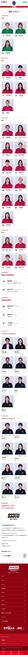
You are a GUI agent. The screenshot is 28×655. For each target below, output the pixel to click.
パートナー (3, 617)
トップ (2, 562)
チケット (3, 592)
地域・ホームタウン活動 (6, 613)
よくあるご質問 (4, 621)
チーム (7, 562)
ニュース (3, 584)
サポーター (3, 604)
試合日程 (3, 588)
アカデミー (3, 608)
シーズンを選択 (6, 555)
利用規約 (3, 640)
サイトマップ (4, 643)
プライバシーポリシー (5, 636)
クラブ (2, 600)
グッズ (2, 596)
